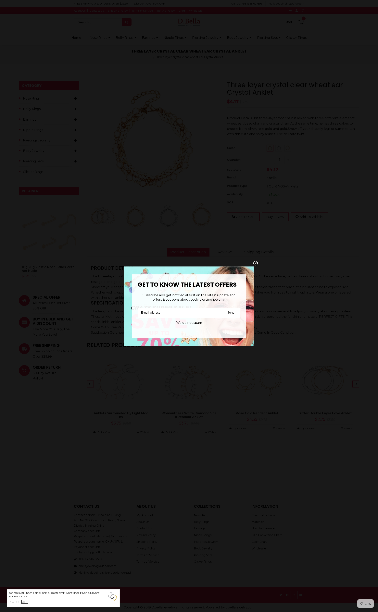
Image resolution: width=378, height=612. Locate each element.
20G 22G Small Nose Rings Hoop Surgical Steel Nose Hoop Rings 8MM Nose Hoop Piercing (54, 595)
